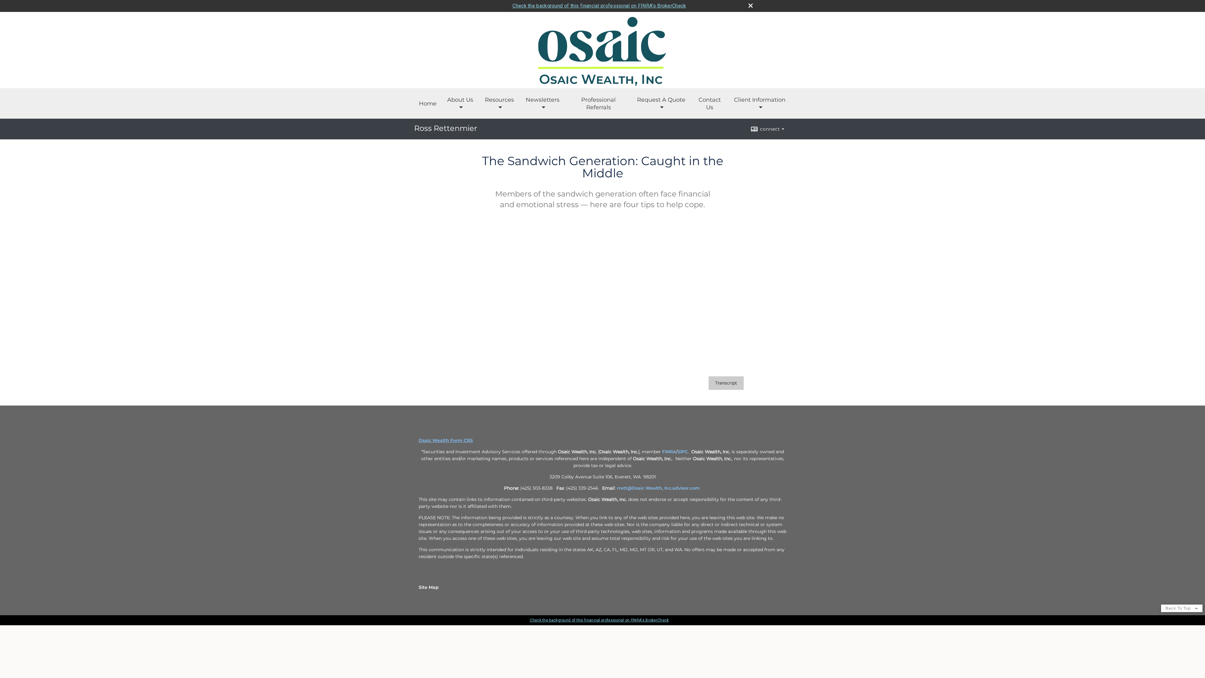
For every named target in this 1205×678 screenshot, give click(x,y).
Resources (499, 99)
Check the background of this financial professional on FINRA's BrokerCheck (599, 6)
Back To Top (1178, 608)
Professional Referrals (598, 103)
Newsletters (543, 99)
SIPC (682, 452)
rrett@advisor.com (658, 488)
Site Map (429, 587)
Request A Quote (661, 99)
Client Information (759, 99)
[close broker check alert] (750, 5)
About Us (460, 99)
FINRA (669, 452)
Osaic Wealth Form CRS (446, 440)
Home (427, 103)
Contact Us (710, 103)
